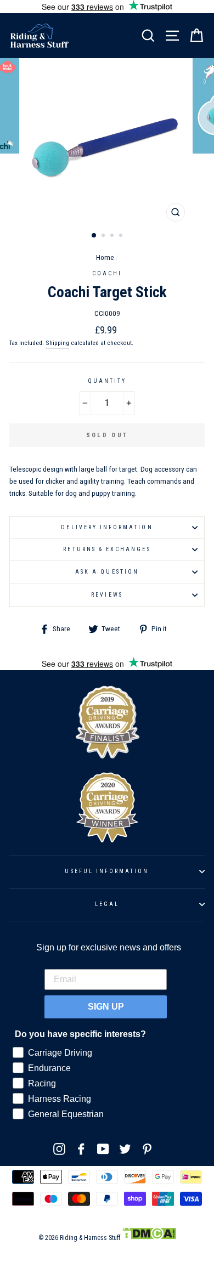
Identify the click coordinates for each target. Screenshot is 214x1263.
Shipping (57, 343)
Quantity (107, 381)
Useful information (107, 871)
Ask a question (107, 572)
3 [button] (113, 236)
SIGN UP (106, 1006)
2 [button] (104, 236)
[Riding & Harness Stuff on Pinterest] (147, 1148)
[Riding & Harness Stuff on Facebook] (81, 1148)
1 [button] (94, 236)
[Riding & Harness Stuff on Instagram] (59, 1148)
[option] (107, 142)
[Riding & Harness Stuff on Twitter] (125, 1148)
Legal (107, 904)
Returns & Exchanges (106, 549)
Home (105, 257)
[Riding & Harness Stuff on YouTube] (103, 1148)
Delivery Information (107, 527)
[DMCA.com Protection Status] (149, 1238)
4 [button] (122, 236)
